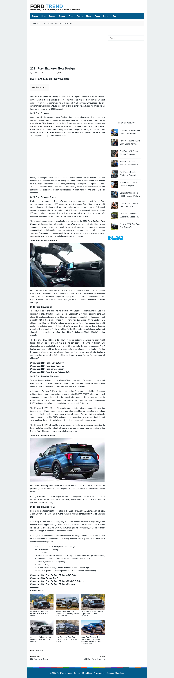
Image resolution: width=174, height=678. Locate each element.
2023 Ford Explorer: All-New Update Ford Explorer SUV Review (40, 639)
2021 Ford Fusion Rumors (53, 362)
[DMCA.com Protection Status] (115, 237)
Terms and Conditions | (83, 673)
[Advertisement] (67, 46)
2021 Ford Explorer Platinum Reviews (58, 584)
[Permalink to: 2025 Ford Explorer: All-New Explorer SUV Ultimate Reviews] (93, 602)
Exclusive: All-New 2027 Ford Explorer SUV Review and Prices (41, 613)
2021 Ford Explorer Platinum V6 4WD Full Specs (62, 581)
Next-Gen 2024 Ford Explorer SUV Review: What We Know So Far (67, 639)
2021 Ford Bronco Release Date (55, 372)
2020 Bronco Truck (49, 578)
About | (70, 673)
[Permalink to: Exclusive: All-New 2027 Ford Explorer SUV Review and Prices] (42, 602)
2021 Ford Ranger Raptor (52, 368)
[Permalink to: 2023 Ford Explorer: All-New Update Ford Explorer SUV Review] (42, 627)
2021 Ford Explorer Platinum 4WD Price (58, 575)
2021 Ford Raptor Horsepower (94, 657)
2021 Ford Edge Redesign (52, 366)
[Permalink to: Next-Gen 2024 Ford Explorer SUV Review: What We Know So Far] (67, 627)
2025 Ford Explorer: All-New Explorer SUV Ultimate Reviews (92, 613)
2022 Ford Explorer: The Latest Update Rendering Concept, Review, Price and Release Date (91, 640)
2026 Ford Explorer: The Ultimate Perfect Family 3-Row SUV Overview (67, 613)
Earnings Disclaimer (115, 673)
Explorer (40, 650)
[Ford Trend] (55, 7)
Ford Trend (61, 673)
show (44, 87)
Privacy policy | (99, 673)
